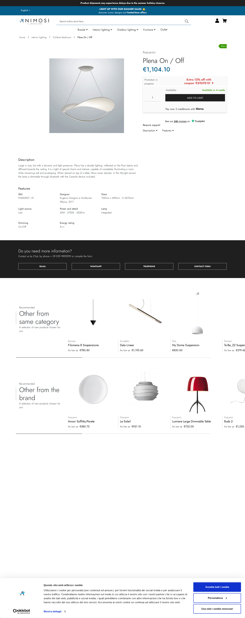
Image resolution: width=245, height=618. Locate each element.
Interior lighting (39, 37)
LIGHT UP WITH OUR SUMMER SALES (121, 9)
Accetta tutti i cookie (217, 587)
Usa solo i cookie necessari (217, 608)
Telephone (149, 266)
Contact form (202, 266)
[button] (25, 10)
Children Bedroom (62, 37)
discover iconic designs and (122, 12)
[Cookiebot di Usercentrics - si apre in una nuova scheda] (21, 611)
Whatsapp (96, 266)
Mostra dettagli (53, 611)
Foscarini (149, 52)
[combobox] (123, 21)
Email (43, 266)
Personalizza (215, 597)
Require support (151, 125)
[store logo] (33, 21)
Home (22, 37)
